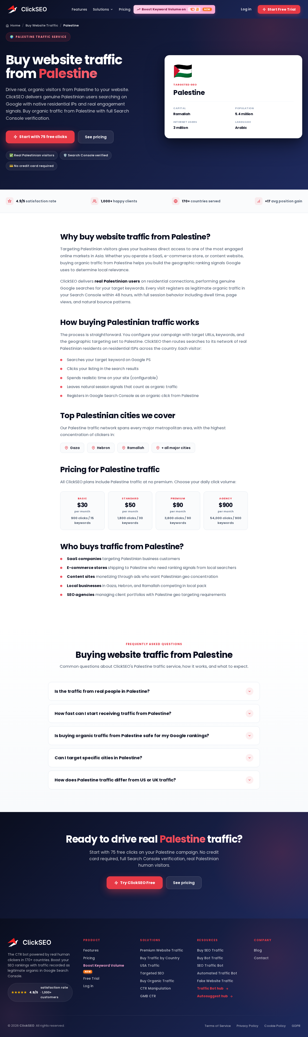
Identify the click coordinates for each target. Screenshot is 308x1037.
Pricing (89, 958)
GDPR (296, 1026)
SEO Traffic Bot (210, 965)
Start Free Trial (281, 9)
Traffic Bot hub (210, 988)
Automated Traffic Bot (217, 973)
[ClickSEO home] (29, 942)
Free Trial (91, 978)
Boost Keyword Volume (103, 968)
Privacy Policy (247, 1026)
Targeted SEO (152, 973)
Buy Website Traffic (42, 25)
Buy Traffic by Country (160, 958)
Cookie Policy (275, 1026)
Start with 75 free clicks (43, 136)
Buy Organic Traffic (157, 981)
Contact (261, 958)
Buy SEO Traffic (210, 950)
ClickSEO (26, 1025)
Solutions (101, 9)
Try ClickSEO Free (137, 882)
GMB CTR (148, 996)
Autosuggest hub (212, 996)
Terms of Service (218, 1026)
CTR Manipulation (155, 988)
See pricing (96, 136)
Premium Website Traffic (161, 950)
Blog (258, 950)
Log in (88, 986)
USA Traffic (150, 965)
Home (15, 25)
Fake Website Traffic (215, 981)
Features (91, 950)
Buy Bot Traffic (210, 958)
